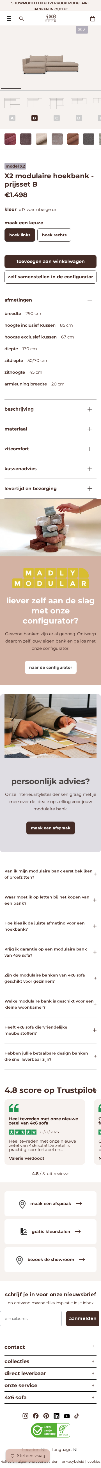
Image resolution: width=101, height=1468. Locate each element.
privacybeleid (73, 1461)
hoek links (19, 234)
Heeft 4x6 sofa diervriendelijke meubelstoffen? (35, 1030)
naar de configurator (50, 667)
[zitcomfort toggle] (88, 449)
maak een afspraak (50, 828)
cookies (94, 1461)
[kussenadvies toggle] (88, 469)
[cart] (95, 18)
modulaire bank (50, 808)
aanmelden (83, 1318)
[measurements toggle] (88, 300)
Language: (62, 1449)
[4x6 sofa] (50, 18)
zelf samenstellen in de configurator (50, 276)
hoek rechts (54, 234)
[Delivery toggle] (88, 488)
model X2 (15, 166)
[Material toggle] (88, 429)
